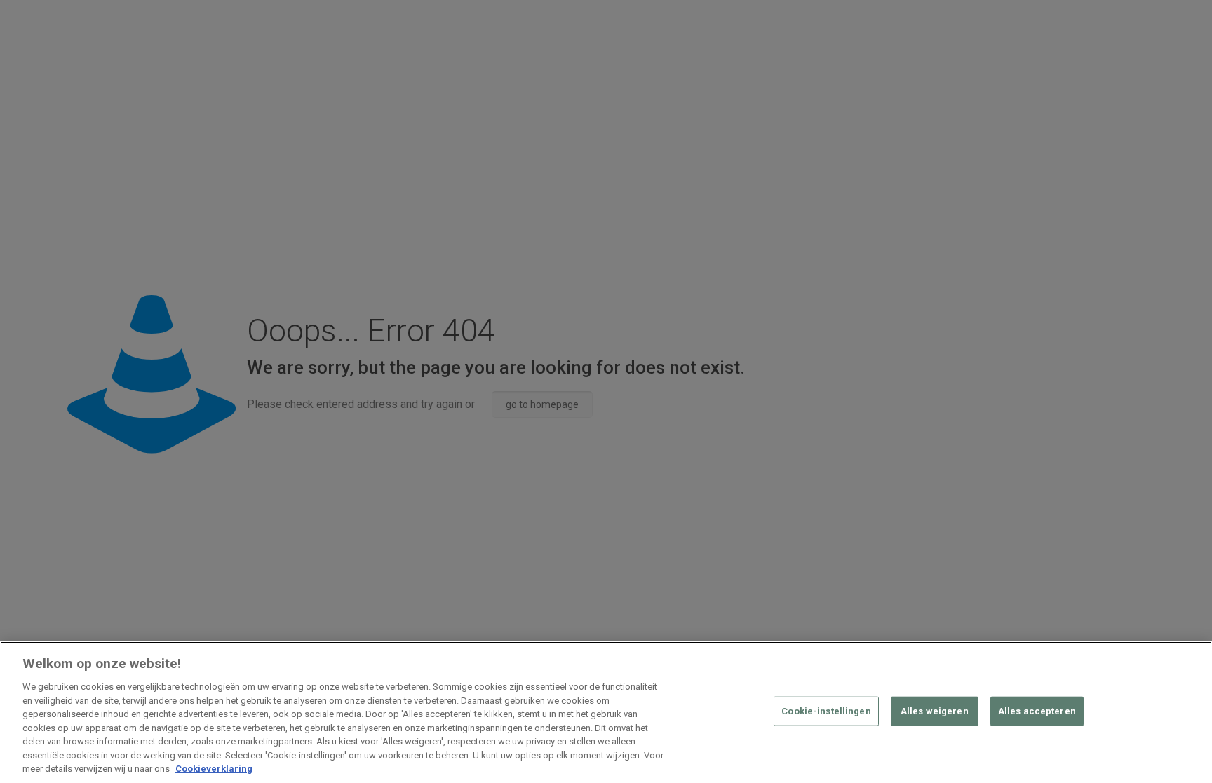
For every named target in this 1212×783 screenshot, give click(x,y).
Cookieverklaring (213, 768)
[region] (606, 712)
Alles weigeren (935, 711)
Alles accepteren (1037, 711)
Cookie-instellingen (825, 711)
